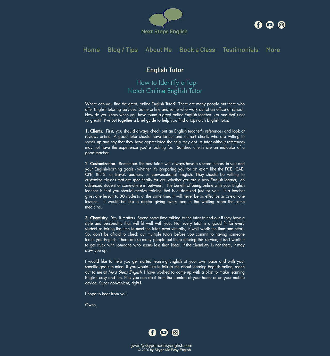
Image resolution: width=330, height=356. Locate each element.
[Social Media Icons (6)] (258, 25)
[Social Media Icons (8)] (281, 25)
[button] (273, 48)
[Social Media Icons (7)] (270, 25)
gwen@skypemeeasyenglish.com (161, 345)
